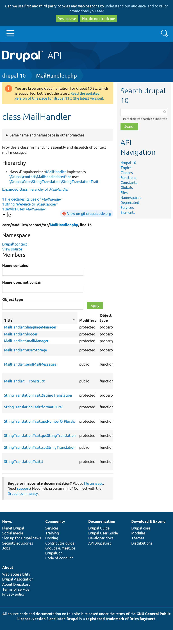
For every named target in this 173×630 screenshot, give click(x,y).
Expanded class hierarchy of (35, 189)
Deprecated (130, 203)
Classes (127, 173)
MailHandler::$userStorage (25, 350)
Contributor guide (59, 543)
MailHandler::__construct (24, 381)
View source (12, 249)
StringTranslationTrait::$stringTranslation (38, 395)
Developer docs (101, 538)
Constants (129, 183)
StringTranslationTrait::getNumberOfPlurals (39, 421)
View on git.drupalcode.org (89, 214)
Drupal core (140, 528)
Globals (127, 187)
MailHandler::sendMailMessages (30, 364)
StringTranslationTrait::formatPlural (33, 407)
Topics (126, 168)
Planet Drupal (13, 528)
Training (52, 533)
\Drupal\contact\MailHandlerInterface (40, 177)
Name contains (15, 266)
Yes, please (67, 19)
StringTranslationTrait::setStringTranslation (39, 447)
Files (124, 193)
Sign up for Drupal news (21, 538)
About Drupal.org (16, 584)
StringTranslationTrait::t (23, 462)
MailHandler (56, 172)
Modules (138, 533)
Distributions (142, 543)
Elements (128, 212)
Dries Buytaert (142, 619)
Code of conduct (59, 558)
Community (55, 521)
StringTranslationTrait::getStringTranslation (40, 435)
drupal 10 (14, 76)
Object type (12, 299)
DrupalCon (54, 553)
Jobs (6, 548)
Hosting (51, 538)
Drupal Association (18, 579)
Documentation (101, 521)
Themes (137, 538)
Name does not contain (22, 282)
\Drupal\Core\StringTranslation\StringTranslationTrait (53, 182)
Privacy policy (13, 594)
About (7, 567)
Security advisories (17, 543)
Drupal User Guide (103, 533)
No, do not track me (98, 19)
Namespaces (131, 198)
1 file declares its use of (31, 199)
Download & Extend (148, 521)
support (23, 488)
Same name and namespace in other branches (47, 135)
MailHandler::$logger (20, 334)
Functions (129, 178)
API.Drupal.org (100, 543)
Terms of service (15, 589)
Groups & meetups (60, 548)
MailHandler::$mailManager (26, 341)
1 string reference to (29, 204)
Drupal (72, 619)
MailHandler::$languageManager (30, 327)
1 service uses (23, 209)
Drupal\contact (14, 244)
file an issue (93, 483)
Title (40, 320)
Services (127, 208)
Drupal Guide (98, 528)
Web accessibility (16, 574)
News (7, 521)
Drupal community (23, 493)
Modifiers (87, 320)
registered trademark (105, 619)
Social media (12, 533)
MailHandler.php (56, 76)
